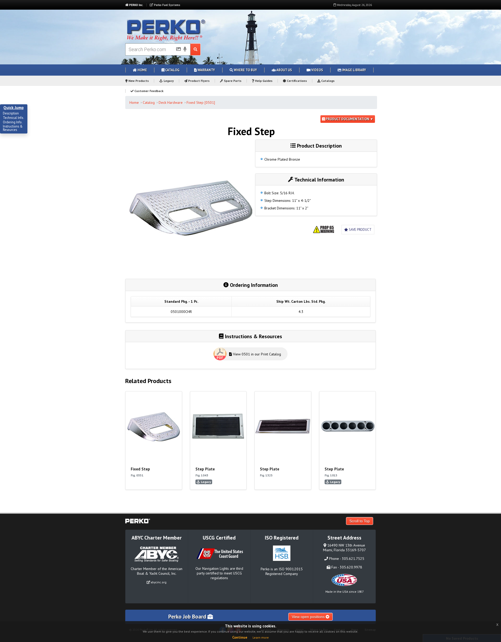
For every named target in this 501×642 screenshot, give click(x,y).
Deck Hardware (171, 102)
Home (142, 70)
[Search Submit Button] (195, 49)
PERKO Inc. (135, 5)
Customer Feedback (148, 91)
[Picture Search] (177, 50)
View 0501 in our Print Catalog (256, 354)
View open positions (309, 617)
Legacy (168, 81)
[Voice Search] (185, 49)
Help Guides (263, 81)
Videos (317, 70)
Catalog (172, 70)
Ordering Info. (12, 122)
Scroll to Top (359, 521)
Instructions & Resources (13, 128)
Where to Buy (245, 70)
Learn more (261, 637)
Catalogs (327, 81)
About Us (284, 70)
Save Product (360, 229)
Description (11, 113)
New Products (138, 81)
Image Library (353, 70)
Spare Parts (232, 81)
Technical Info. (13, 118)
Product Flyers (198, 81)
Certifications (296, 81)
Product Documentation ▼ (349, 119)
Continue (239, 637)
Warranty (206, 70)
